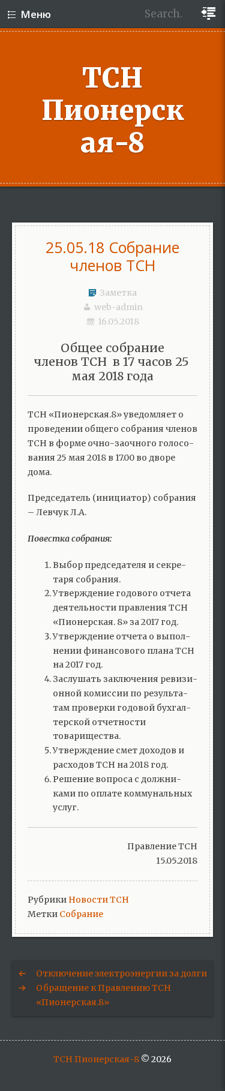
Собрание (81, 914)
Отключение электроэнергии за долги (121, 973)
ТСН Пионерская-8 (112, 110)
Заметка (118, 292)
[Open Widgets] (210, 14)
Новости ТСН (98, 899)
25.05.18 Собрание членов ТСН (112, 256)
